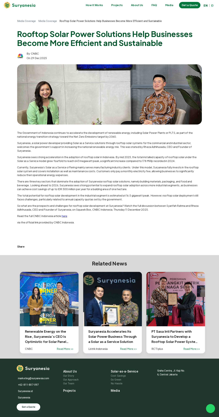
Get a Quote (28, 407)
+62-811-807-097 (28, 384)
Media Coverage (47, 21)
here (64, 216)
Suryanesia (24, 397)
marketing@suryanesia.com (33, 378)
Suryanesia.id (25, 391)
